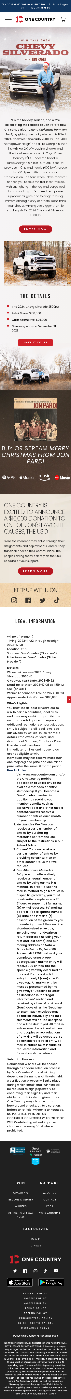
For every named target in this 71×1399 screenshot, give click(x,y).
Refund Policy (35, 1313)
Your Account (49, 1213)
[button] (8, 19)
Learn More (35, 571)
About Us (49, 1193)
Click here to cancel (35, 1323)
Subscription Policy (36, 1318)
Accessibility (35, 1303)
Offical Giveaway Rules (21, 1214)
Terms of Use (35, 1308)
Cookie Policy (35, 1298)
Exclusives (35, 1228)
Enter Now (35, 229)
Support (50, 1182)
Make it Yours (35, 342)
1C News (35, 1245)
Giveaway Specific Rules (21, 1384)
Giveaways (21, 1193)
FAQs (49, 1206)
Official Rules (52, 1384)
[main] (35, 584)
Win (21, 1182)
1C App (35, 1238)
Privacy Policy (35, 1293)
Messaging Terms (35, 1327)
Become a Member (20, 1199)
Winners (21, 1206)
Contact (49, 1199)
